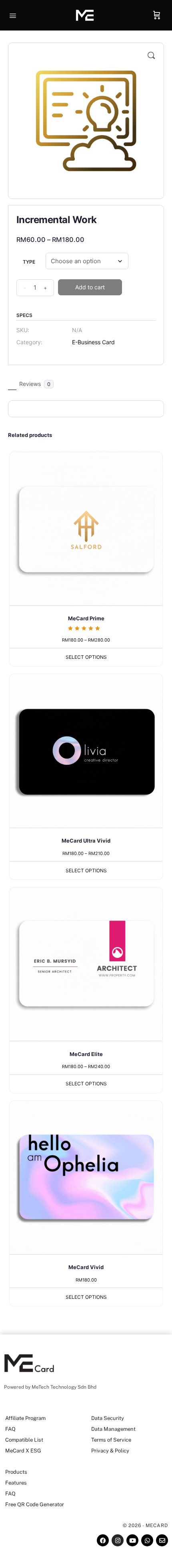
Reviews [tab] (34, 383)
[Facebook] (103, 1540)
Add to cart (90, 287)
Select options (86, 657)
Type (29, 262)
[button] (151, 55)
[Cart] (157, 15)
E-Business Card (93, 342)
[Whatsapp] (147, 1540)
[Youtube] (132, 1540)
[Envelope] (162, 1540)
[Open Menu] (13, 15)
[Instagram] (118, 1540)
